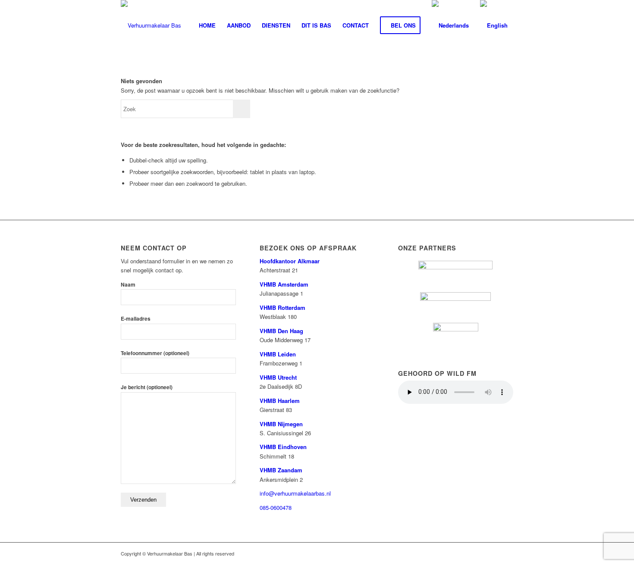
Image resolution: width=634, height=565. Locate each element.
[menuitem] (207, 25)
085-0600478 (276, 507)
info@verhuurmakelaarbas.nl (295, 493)
